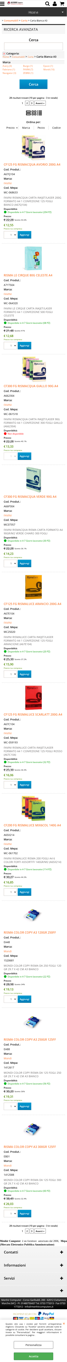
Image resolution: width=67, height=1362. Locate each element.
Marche (33, 12)
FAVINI (8, 183)
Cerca (33, 39)
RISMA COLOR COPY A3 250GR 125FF (30, 1039)
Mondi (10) (49, 69)
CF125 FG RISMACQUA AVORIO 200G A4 (32, 164)
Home (6, 56)
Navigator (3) (9, 72)
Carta (31, 56)
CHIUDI (64, 1323)
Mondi (8, 951)
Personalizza (33, 1345)
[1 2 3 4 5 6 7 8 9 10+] (11, 235)
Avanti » (40, 103)
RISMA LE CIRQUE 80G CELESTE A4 (28, 275)
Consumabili (18, 56)
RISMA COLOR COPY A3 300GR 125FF (30, 1147)
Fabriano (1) (9, 69)
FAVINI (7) (28, 69)
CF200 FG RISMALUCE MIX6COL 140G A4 (32, 825)
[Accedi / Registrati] (55, 3)
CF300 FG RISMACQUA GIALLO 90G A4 (31, 386)
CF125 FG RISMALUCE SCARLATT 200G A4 (33, 714)
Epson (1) (48, 65)
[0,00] (62, 3)
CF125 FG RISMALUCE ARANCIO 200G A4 (32, 604)
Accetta (33, 1356)
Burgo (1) (28, 65)
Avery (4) (7, 65)
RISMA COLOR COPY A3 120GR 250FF (30, 932)
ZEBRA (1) (28, 72)
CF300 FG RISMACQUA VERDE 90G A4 (30, 497)
